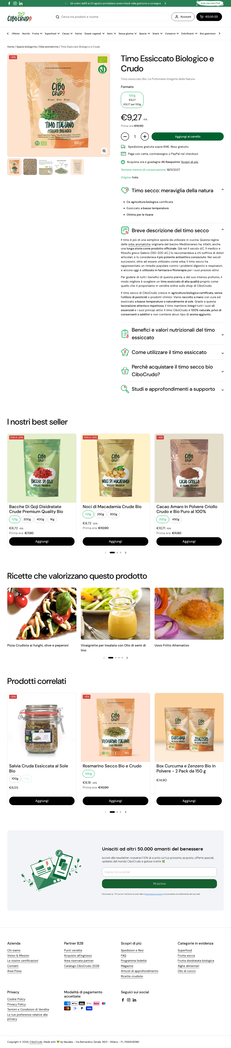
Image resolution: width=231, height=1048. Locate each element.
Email (104, 526)
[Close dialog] (175, 496)
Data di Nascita (111, 542)
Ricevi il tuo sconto (137, 551)
